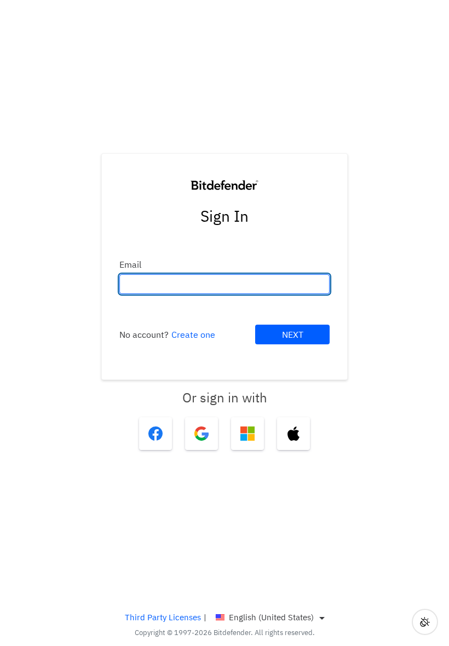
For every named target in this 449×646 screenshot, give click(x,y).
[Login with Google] (201, 433)
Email (130, 264)
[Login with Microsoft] (247, 433)
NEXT (292, 334)
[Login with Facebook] (155, 433)
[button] (425, 622)
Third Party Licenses (163, 617)
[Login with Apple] (293, 433)
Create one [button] (193, 334)
